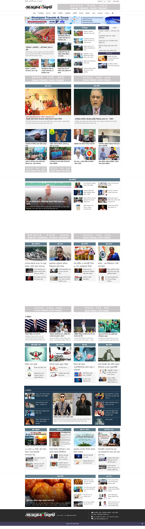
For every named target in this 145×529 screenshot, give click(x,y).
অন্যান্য (107, 13)
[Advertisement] (45, 220)
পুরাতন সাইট (116, 1)
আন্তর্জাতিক (67, 13)
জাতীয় (54, 13)
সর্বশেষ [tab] (103, 28)
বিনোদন (81, 13)
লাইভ (109, 1)
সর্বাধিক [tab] (114, 28)
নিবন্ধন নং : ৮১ (101, 1)
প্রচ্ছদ (34, 13)
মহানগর (48, 13)
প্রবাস (93, 13)
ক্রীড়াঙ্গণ (88, 13)
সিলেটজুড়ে (41, 13)
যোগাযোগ (100, 13)
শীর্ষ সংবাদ (108, 53)
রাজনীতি (60, 13)
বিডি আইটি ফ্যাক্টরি (74, 524)
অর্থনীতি (75, 13)
